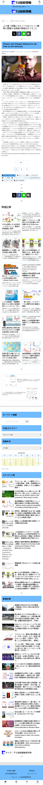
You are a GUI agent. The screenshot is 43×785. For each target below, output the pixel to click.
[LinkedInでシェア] (26, 602)
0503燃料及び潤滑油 (9, 175)
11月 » (7, 469)
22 (27, 463)
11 (4, 461)
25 (4, 464)
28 (21, 464)
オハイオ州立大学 (33, 175)
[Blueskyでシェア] (26, 591)
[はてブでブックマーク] (35, 596)
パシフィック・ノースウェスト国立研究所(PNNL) (26, 178)
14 (21, 461)
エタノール (22, 175)
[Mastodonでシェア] (16, 591)
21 (21, 463)
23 (32, 463)
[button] (28, 33)
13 (15, 461)
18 (4, 463)
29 (27, 464)
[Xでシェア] (14, 33)
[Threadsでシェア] (16, 596)
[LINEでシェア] (24, 33)
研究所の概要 (11, 770)
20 (15, 463)
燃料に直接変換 (20, 180)
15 (27, 461)
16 (32, 461)
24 (38, 463)
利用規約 (32, 770)
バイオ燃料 (7, 178)
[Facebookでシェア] (19, 33)
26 (10, 464)
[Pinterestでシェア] (16, 602)
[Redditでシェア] (26, 596)
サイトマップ (32, 773)
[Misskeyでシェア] (35, 591)
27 (15, 464)
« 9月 (3, 469)
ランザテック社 (8, 180)
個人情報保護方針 (11, 773)
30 (32, 464)
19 (10, 463)
